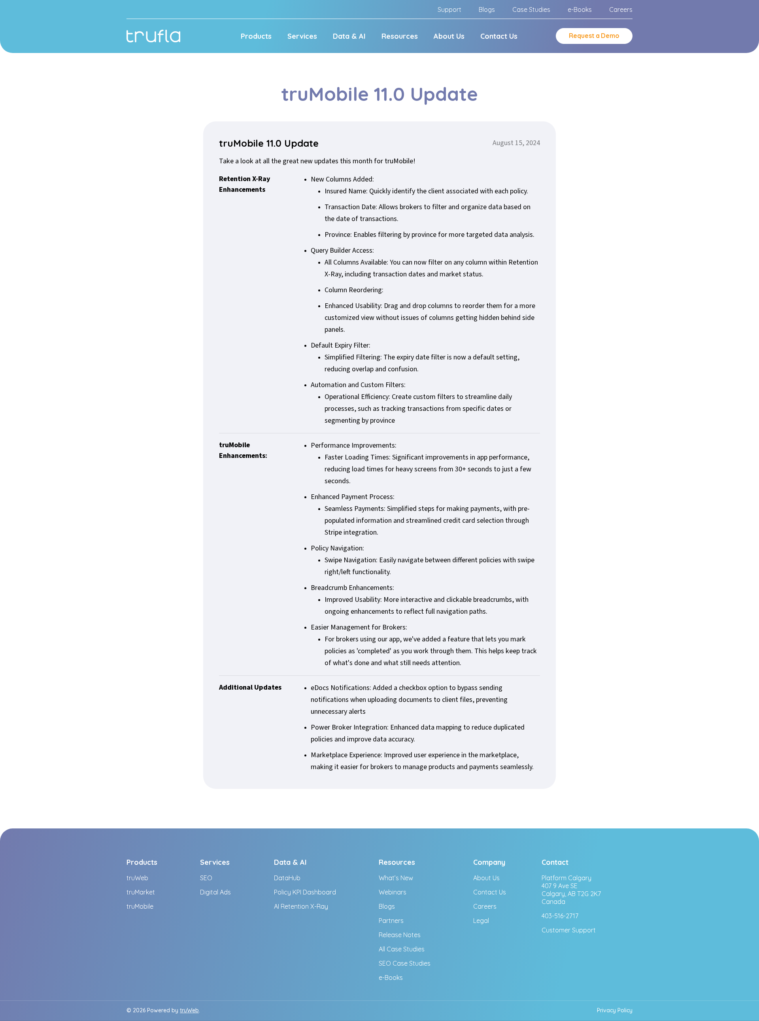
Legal (481, 921)
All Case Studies (402, 949)
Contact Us (498, 36)
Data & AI (349, 36)
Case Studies (531, 9)
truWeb (137, 878)
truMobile (139, 906)
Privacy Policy (614, 1010)
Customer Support (569, 930)
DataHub (287, 878)
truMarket (140, 892)
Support (449, 9)
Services (302, 36)
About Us (449, 36)
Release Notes (400, 935)
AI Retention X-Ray (301, 906)
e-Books (580, 9)
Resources (399, 36)
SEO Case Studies (404, 963)
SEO (206, 878)
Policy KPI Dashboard (305, 892)
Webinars (392, 892)
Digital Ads (215, 892)
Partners (391, 921)
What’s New (396, 878)
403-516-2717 (560, 916)
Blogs (487, 9)
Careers (620, 9)
